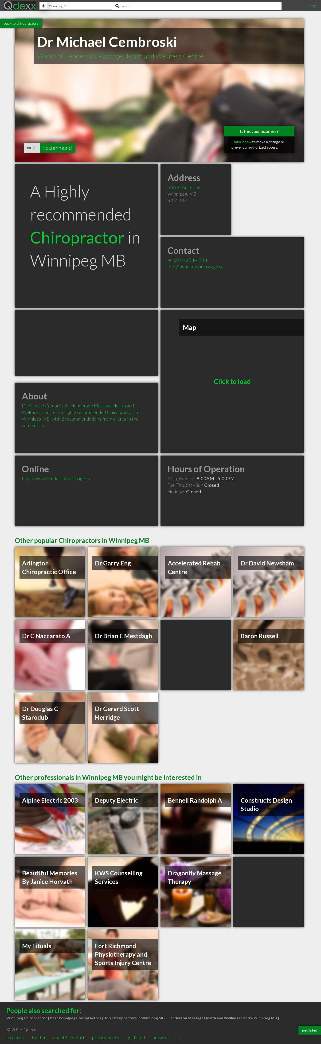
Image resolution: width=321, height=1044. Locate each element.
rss (178, 1037)
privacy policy (105, 1037)
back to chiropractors (21, 23)
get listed (135, 1037)
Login (313, 6)
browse (159, 1037)
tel (187, 260)
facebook (15, 1037)
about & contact (69, 1037)
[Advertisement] (86, 343)
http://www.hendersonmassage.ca (56, 478)
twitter (39, 1037)
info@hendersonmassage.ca (195, 266)
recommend (57, 147)
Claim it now (241, 141)
